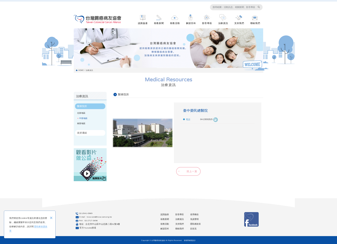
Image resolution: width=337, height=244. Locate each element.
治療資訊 (223, 23)
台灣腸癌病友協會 (97, 19)
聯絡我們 (255, 23)
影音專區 (207, 23)
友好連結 (82, 132)
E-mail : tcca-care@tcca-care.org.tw (96, 217)
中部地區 (83, 118)
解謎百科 (191, 23)
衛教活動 (175, 23)
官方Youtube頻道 (88, 228)
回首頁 (193, 229)
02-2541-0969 (85, 213)
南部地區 (81, 123)
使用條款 (194, 214)
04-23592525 (206, 119)
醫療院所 (82, 106)
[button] (188, 171)
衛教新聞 (159, 23)
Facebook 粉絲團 (251, 219)
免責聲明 (194, 219)
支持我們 (239, 23)
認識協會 (143, 23)
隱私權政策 (195, 224)
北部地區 (81, 113)
